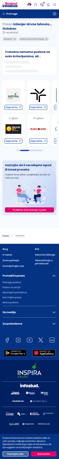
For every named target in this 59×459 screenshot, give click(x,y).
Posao (6, 235)
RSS (37, 249)
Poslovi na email (11, 287)
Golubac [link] (20, 235)
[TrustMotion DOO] (18, 96)
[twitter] (41, 340)
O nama (7, 254)
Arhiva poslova (10, 302)
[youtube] (29, 340)
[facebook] (7, 340)
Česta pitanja (11, 260)
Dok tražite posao (12, 297)
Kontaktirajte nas (13, 266)
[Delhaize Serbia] (18, 130)
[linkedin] (52, 340)
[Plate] (42, 4)
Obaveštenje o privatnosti (44, 262)
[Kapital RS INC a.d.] (43, 130)
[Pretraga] (36, 4)
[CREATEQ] (43, 96)
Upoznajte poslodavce (15, 292)
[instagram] (18, 340)
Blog (5, 249)
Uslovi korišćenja (45, 254)
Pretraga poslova (12, 282)
